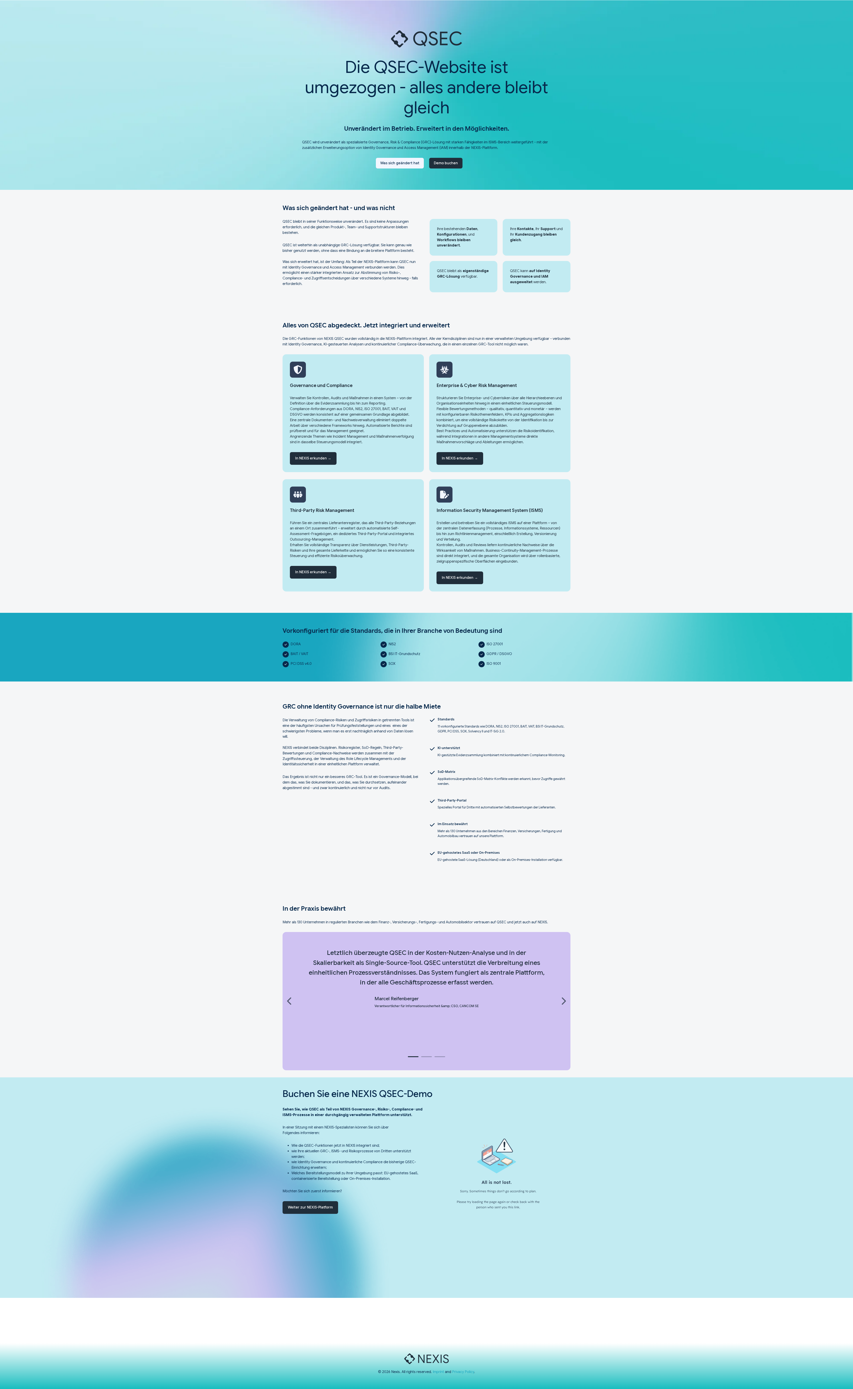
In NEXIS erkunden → (313, 458)
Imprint (438, 1372)
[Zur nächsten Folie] (563, 1001)
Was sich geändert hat (399, 163)
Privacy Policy (463, 1372)
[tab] (413, 1056)
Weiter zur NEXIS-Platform (310, 1207)
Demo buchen (446, 163)
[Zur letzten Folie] (289, 1001)
